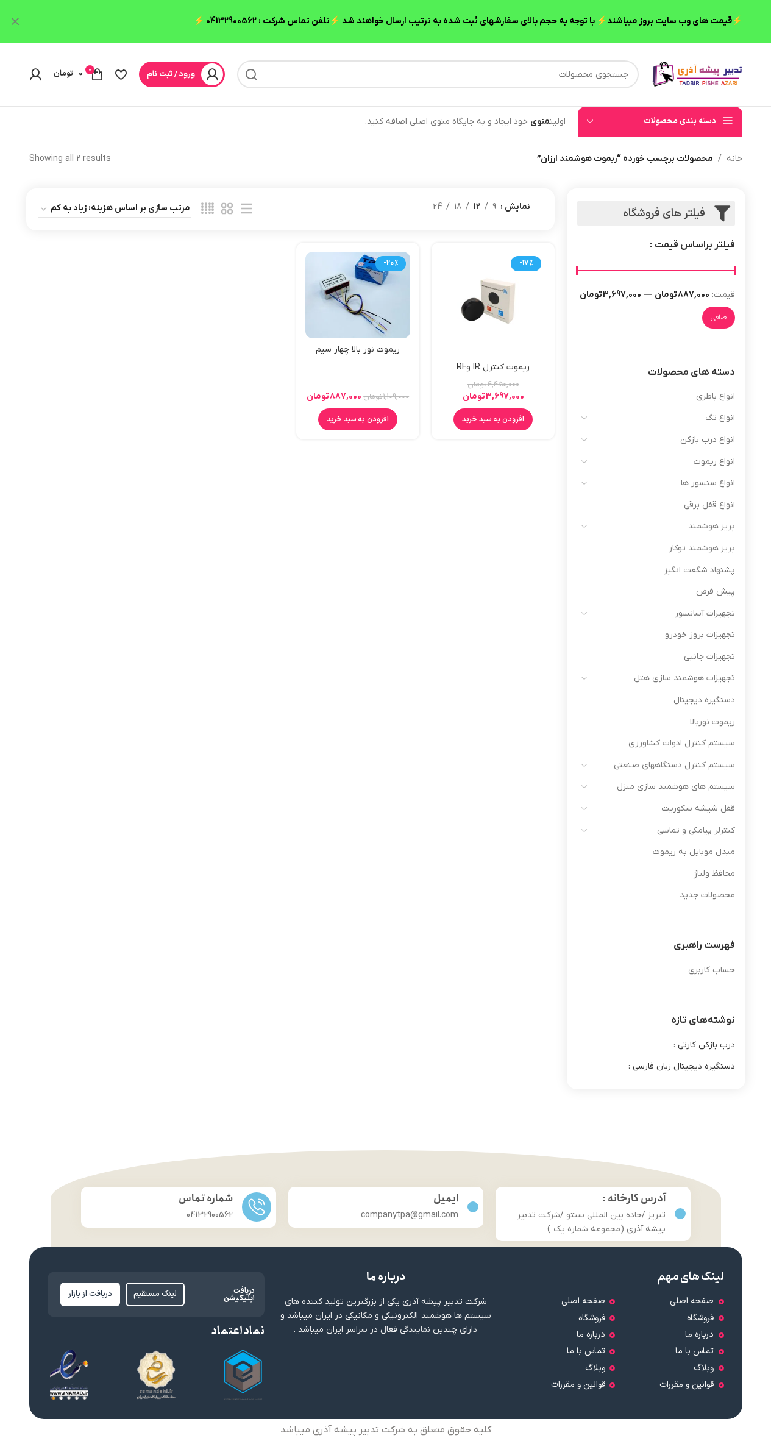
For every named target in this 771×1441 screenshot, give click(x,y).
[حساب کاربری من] (35, 74)
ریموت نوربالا (712, 722)
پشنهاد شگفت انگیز (699, 570)
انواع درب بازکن (707, 440)
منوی (540, 121)
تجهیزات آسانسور (705, 613)
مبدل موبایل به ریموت (694, 852)
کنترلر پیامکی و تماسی (696, 830)
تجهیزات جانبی (709, 657)
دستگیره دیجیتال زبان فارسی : (681, 1066)
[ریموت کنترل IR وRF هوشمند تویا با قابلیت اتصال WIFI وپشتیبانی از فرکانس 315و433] (493, 303)
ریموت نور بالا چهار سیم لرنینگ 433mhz (358, 356)
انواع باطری (715, 396)
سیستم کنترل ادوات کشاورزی (681, 743)
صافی (719, 317)
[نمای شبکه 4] (207, 209)
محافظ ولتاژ (714, 874)
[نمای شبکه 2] (227, 209)
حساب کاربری (711, 970)
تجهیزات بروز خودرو (700, 635)
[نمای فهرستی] (246, 209)
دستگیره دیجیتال (704, 700)
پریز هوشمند (711, 526)
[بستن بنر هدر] (15, 21)
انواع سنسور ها (708, 483)
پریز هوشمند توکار (702, 548)
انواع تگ (720, 418)
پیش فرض (715, 591)
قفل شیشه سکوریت (698, 808)
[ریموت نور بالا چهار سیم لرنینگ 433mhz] (357, 295)
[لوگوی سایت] (696, 74)
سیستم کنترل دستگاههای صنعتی (674, 765)
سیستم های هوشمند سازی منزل (676, 786)
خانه (734, 159)
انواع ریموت (714, 462)
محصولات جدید (707, 895)
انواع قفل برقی (709, 505)
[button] (493, 419)
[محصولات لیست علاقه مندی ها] (121, 74)
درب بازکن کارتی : (704, 1045)
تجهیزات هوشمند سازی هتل (684, 678)
